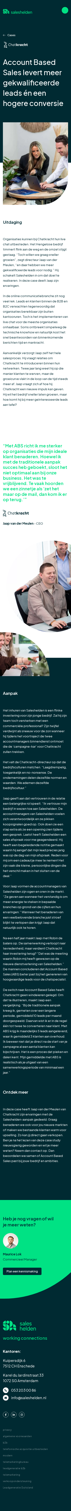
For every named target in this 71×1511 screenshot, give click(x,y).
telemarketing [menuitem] (11, 1474)
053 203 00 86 (23, 1390)
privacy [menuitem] (7, 1429)
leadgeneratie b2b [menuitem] (14, 1468)
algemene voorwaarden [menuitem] (17, 1436)
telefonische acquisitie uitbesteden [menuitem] (25, 1449)
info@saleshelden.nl (28, 1397)
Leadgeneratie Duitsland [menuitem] (18, 1487)
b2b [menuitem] (5, 1442)
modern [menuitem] (8, 1455)
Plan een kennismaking (22, 1271)
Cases (11, 35)
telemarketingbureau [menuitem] (16, 1462)
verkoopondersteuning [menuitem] (17, 1481)
